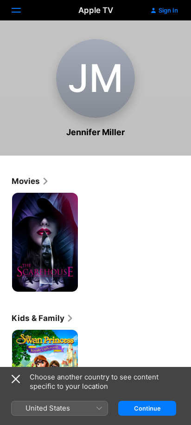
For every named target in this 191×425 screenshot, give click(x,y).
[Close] (16, 379)
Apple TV (95, 10)
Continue (147, 408)
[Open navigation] (22, 10)
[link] (30, 181)
